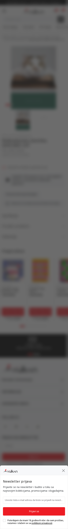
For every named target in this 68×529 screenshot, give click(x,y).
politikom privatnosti (42, 523)
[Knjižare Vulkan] (10, 470)
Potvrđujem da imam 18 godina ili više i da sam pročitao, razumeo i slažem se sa (35, 522)
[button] (63, 470)
